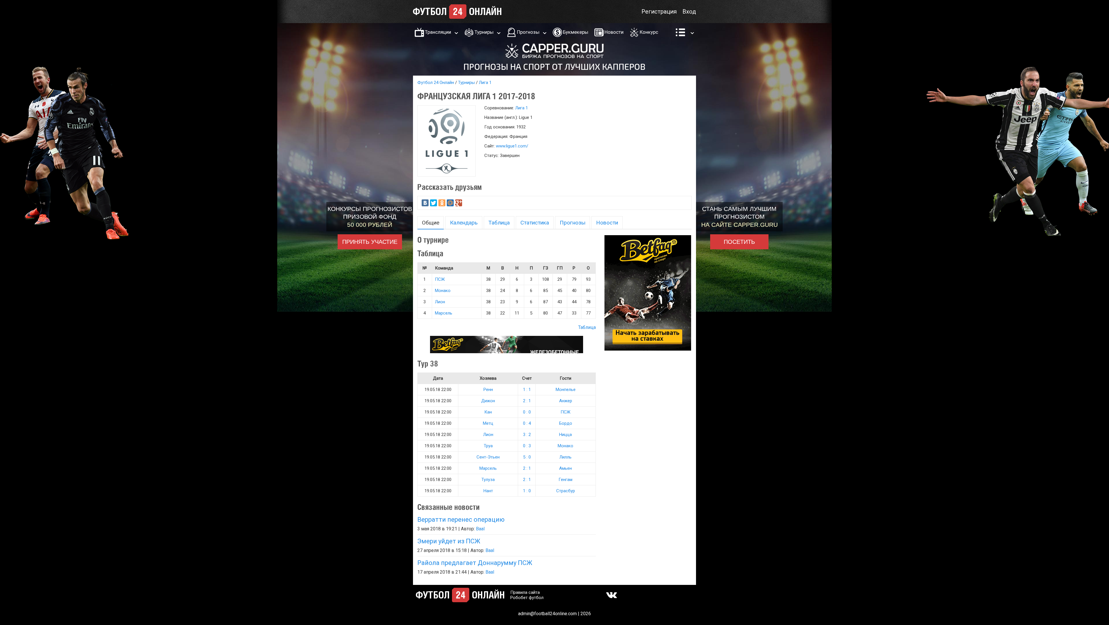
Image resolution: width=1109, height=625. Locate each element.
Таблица (499, 222)
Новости (614, 32)
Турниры (484, 32)
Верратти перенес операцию (461, 519)
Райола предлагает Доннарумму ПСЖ (474, 562)
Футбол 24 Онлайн (435, 82)
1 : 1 (527, 389)
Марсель (443, 313)
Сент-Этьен (488, 457)
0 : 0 (527, 412)
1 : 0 (527, 490)
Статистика (534, 222)
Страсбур (565, 490)
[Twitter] (433, 202)
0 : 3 (527, 445)
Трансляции (438, 32)
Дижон (488, 400)
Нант (488, 490)
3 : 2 (527, 434)
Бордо (565, 423)
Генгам (565, 479)
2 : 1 (527, 400)
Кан (488, 412)
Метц (488, 423)
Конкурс (649, 32)
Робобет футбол (527, 597)
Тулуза (488, 479)
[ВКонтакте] (425, 202)
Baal (480, 529)
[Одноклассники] (441, 202)
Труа (488, 445)
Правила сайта (525, 592)
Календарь (464, 222)
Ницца (565, 434)
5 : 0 (527, 457)
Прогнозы (528, 32)
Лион (440, 301)
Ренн (488, 389)
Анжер (565, 400)
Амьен (565, 468)
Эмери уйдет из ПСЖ (448, 541)
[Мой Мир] (450, 202)
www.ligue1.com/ (512, 146)
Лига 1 (485, 82)
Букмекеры (575, 32)
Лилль (565, 457)
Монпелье (566, 389)
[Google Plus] (458, 202)
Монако (443, 290)
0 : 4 (527, 423)
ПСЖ (440, 279)
